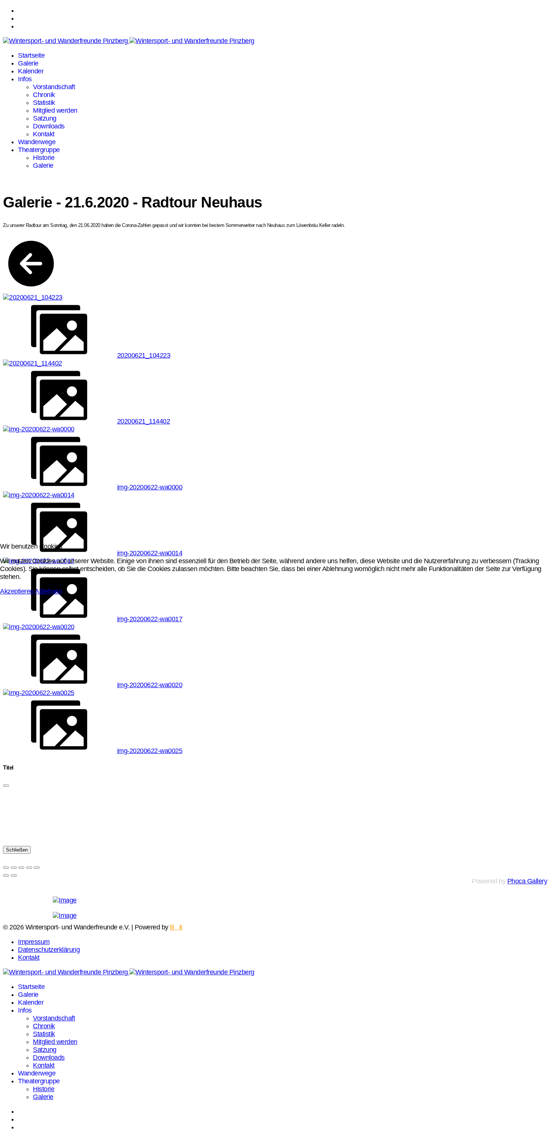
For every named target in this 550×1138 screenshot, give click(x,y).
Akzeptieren (17, 591)
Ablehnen (48, 591)
